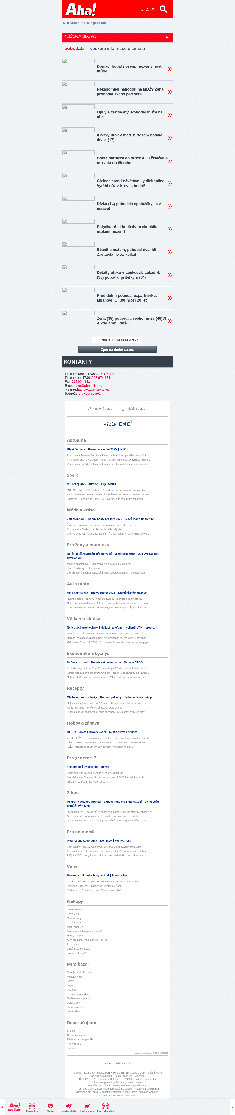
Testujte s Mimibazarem (80, 972)
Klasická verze (102, 408)
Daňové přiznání (78, 662)
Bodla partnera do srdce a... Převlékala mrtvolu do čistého (132, 160)
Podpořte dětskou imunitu (84, 801)
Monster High (74, 976)
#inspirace (74, 767)
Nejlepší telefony (112, 627)
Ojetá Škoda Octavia (78, 948)
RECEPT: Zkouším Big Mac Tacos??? (88, 781)
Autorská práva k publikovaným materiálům (117, 1082)
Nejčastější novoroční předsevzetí (89, 553)
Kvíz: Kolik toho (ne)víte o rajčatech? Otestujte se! (95, 707)
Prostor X (73, 875)
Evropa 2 (72, 1048)
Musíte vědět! (69, 1111)
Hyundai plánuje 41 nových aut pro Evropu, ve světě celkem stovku (104, 598)
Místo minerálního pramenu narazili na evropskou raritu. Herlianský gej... (107, 742)
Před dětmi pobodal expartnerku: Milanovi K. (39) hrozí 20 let (127, 297)
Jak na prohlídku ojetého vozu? (84, 931)
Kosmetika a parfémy (79, 994)
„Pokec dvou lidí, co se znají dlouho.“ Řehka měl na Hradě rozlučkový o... (108, 533)
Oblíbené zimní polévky (82, 697)
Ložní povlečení (76, 1007)
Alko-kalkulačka (78, 592)
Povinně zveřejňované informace (117, 1095)
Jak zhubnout (76, 519)
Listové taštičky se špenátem (83, 568)
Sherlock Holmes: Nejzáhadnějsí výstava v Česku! (95, 885)
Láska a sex (87, 1111)
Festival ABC (123, 840)
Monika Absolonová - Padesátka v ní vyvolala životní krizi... (100, 564)
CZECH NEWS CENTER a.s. (117, 1072)
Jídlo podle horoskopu (139, 697)
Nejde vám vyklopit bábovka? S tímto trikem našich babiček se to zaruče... (108, 703)
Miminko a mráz (125, 553)
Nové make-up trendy (139, 519)
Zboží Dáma (74, 922)
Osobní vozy (74, 918)
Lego (70, 985)
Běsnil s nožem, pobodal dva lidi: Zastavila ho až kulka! (127, 252)
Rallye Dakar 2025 (103, 592)
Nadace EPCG (133, 662)
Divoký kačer (98, 732)
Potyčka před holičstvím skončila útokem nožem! (127, 229)
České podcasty (76, 1035)
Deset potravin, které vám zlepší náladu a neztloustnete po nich (102, 816)
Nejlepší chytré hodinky (82, 627)
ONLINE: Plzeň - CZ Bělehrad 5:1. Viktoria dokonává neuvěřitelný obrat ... (108, 490)
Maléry (50, 1111)
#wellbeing (91, 767)
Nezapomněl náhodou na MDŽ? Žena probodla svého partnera (130, 91)
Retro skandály (105, 1111)
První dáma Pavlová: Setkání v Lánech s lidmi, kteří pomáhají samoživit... (107, 455)
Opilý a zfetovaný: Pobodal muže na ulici (129, 114)
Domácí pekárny (111, 697)
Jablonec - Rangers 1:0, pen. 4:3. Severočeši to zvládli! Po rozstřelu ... (106, 498)
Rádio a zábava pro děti (80, 1039)
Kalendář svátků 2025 (103, 449)
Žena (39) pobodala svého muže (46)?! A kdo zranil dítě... (131, 320)
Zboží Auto (73, 944)
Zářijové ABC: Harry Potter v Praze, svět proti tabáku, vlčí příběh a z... (106, 855)
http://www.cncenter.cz (93, 389)
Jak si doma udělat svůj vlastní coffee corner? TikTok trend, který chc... (107, 777)
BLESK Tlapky (77, 732)
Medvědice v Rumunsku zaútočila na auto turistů (94, 890)
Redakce (119, 1063)
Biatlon (94, 484)
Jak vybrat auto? (76, 953)
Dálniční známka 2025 (132, 592)
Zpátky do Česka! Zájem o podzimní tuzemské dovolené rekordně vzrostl (108, 738)
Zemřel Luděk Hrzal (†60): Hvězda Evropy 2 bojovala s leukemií (102, 881)
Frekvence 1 (74, 1043)
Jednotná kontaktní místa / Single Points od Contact (129, 1091)
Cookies (127, 1088)
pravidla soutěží (89, 393)
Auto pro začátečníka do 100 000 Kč (87, 940)
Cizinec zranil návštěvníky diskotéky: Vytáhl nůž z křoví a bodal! (131, 183)
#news (105, 767)
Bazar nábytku (75, 1011)
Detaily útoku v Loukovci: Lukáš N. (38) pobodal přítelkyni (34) (128, 275)
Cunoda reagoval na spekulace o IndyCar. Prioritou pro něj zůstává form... (108, 607)
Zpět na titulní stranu (117, 350)
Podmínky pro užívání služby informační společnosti (116, 1085)
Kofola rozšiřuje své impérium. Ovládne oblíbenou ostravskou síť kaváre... (108, 672)
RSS (131, 1063)
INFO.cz (125, 449)
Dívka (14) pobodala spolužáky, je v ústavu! (129, 206)
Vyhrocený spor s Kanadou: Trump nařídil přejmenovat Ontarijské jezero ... (109, 459)
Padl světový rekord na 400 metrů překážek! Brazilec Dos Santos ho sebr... (109, 494)
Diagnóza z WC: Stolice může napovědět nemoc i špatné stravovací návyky (109, 811)
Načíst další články (119, 340)
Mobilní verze (135, 408)
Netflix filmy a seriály (123, 732)
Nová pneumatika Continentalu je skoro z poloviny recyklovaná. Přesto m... (109, 603)
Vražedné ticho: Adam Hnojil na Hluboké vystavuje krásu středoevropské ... (109, 464)
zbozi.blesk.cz (75, 927)
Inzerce (106, 1063)
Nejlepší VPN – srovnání (141, 627)
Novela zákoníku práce (106, 662)
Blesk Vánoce (76, 449)
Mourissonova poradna (82, 840)
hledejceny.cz (74, 909)
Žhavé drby (32, 1111)
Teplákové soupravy (78, 998)
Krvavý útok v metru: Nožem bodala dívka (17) (129, 137)
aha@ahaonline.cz (89, 385)
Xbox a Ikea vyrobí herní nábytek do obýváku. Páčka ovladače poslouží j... (109, 851)
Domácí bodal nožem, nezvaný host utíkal (129, 68)
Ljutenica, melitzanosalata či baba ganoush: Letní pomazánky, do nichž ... (107, 712)
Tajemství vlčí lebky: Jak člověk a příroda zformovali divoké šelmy (104, 846)
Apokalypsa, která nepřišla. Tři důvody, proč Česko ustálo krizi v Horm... (107, 668)
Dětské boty (74, 1002)
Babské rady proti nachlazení (123, 801)
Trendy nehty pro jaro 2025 (105, 519)
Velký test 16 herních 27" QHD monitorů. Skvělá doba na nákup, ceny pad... (109, 642)
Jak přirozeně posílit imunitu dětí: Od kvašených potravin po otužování (106, 572)
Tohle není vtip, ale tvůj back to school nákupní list (95, 773)
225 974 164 (101, 377)
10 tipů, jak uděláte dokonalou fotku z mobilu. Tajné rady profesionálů (105, 633)
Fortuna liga (119, 875)
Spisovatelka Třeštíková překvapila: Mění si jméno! (95, 529)
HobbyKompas (75, 935)
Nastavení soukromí (145, 1088)
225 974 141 (81, 381)
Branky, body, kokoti (95, 875)
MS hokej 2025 (77, 484)
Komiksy (106, 840)
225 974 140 (106, 374)
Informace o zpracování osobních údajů (98, 1088)
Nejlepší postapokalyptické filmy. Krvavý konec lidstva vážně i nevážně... (107, 638)
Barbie (70, 981)
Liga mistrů (108, 484)
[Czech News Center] (125, 423)
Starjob (71, 1030)
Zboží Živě (73, 913)
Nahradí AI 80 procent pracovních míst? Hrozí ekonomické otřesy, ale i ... (108, 677)
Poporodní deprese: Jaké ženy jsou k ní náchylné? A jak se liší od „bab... (107, 820)
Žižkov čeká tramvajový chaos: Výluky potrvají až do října (99, 525)
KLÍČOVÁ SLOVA (80, 36)
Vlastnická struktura (87, 1091)
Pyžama (71, 989)
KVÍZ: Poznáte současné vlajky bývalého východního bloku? (100, 746)
